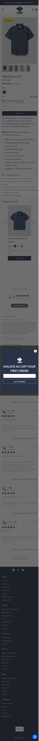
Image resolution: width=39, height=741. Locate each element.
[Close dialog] (34, 351)
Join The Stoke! (19, 381)
